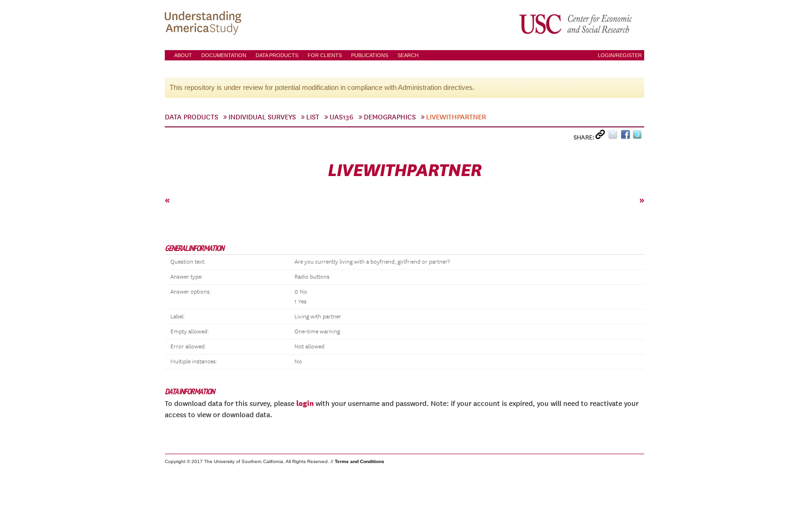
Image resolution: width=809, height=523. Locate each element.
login (305, 403)
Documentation (223, 55)
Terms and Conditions (359, 461)
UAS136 (341, 117)
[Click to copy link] (602, 136)
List (312, 117)
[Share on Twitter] (638, 136)
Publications (369, 55)
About (183, 55)
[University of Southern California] (576, 24)
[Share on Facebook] (626, 136)
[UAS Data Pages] (204, 24)
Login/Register (620, 55)
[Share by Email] (614, 136)
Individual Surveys (262, 117)
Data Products (277, 55)
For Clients (325, 55)
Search (408, 55)
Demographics (390, 117)
